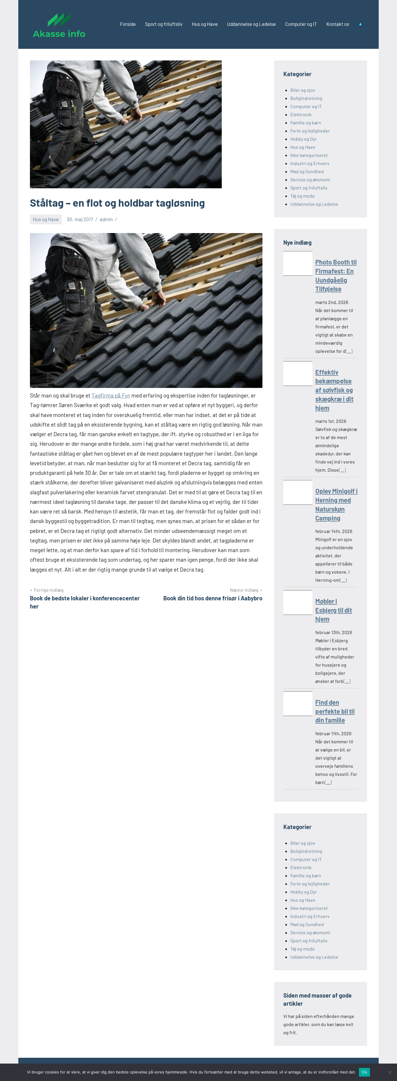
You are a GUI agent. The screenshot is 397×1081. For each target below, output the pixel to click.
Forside (128, 24)
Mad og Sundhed (307, 171)
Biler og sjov (302, 90)
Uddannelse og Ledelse (251, 24)
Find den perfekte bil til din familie (335, 711)
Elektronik (301, 114)
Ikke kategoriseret (309, 155)
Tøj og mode (302, 195)
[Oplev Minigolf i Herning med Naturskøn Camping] (297, 493)
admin (106, 219)
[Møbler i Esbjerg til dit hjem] (297, 603)
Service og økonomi (310, 179)
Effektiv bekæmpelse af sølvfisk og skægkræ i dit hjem (334, 389)
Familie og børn (305, 122)
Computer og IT (301, 24)
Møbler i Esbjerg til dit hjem (333, 610)
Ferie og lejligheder (310, 130)
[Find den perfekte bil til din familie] (297, 704)
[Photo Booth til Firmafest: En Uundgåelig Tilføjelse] (297, 264)
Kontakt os (337, 24)
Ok (364, 1072)
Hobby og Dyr (303, 139)
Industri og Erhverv (310, 163)
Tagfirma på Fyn (111, 395)
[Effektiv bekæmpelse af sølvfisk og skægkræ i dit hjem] (297, 374)
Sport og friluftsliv (164, 24)
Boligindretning (306, 98)
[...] (349, 351)
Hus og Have (205, 24)
